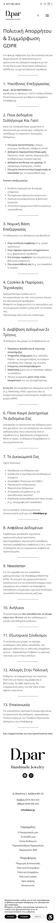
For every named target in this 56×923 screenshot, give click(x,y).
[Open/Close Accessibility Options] (50, 917)
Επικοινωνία (28, 885)
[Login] (41, 4)
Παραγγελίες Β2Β (28, 849)
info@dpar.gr (28, 809)
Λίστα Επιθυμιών (28, 841)
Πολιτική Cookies (28, 876)
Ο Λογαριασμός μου (28, 832)
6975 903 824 (32, 799)
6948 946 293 (32, 803)
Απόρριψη (24, 917)
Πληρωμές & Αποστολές (28, 863)
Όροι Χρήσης (28, 880)
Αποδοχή (10, 917)
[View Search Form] (38, 15)
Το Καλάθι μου (28, 836)
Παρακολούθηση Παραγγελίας (28, 845)
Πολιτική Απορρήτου (28, 872)
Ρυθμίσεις (37, 917)
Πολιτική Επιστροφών (28, 867)
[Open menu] (47, 15)
